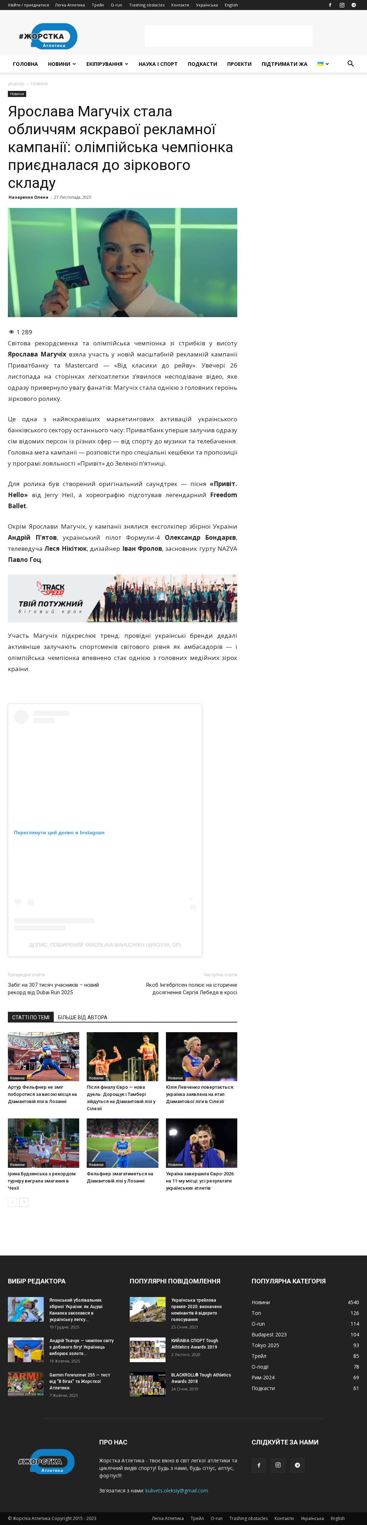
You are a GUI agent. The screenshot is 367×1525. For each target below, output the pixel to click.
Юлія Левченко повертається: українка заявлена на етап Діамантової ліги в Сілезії (200, 1094)
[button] (350, 64)
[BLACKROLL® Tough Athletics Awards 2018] (148, 1384)
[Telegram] (353, 5)
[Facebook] (330, 5)
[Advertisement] (229, 36)
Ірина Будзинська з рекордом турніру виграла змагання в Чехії (42, 1181)
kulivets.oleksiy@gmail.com (177, 1490)
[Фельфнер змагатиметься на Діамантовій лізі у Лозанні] (122, 1142)
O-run (116, 5)
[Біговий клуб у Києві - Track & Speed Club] (122, 598)
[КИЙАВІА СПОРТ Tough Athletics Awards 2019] (148, 1349)
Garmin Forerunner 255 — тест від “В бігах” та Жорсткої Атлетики (79, 1381)
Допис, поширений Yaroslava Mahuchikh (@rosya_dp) (105, 945)
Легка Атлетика (70, 5)
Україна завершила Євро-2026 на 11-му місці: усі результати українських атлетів (200, 1181)
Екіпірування (104, 63)
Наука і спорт (158, 63)
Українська (207, 5)
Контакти (180, 5)
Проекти (239, 63)
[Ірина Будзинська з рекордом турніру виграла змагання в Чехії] (43, 1142)
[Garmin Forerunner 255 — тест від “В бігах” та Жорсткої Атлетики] (26, 1384)
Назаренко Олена (28, 197)
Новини (59, 63)
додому (16, 84)
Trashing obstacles (147, 5)
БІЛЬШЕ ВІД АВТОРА (83, 1017)
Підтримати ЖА (285, 63)
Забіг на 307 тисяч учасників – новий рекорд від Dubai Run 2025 (53, 989)
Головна (25, 63)
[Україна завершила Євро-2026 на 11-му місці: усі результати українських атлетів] (201, 1142)
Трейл (98, 5)
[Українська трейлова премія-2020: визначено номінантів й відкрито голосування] (148, 1309)
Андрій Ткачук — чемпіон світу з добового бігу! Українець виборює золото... (81, 1347)
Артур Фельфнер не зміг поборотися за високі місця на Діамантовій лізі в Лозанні (42, 1094)
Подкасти (202, 63)
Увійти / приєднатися (28, 5)
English (231, 5)
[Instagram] (342, 5)
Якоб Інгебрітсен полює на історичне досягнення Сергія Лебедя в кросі (191, 989)
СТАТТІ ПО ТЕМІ (30, 1017)
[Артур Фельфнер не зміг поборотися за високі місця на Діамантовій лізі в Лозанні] (43, 1056)
